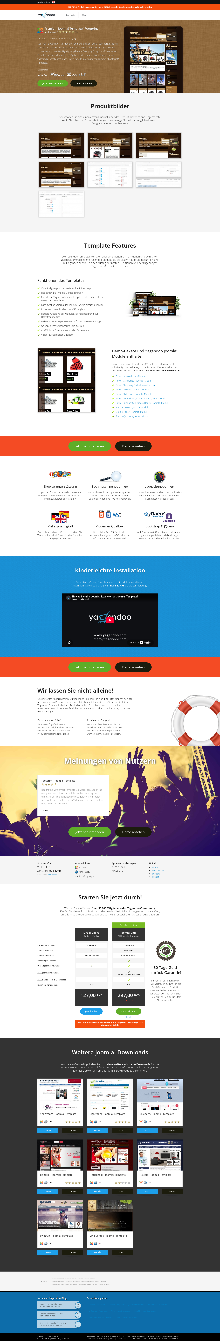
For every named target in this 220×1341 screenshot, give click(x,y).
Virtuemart (68, 1281)
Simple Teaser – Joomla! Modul (132, 407)
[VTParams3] (61, 204)
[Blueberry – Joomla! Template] (160, 1109)
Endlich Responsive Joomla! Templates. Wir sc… (51, 1315)
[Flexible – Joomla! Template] (160, 1169)
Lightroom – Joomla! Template (107, 1114)
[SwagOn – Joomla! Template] (60, 1230)
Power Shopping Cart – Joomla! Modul (135, 385)
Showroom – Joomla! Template (58, 1114)
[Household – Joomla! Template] (110, 1169)
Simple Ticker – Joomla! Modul (131, 411)
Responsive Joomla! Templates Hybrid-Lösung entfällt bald (53, 1324)
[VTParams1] (110, 174)
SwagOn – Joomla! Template (56, 1235)
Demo (73, 1130)
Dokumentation (159, 870)
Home (45, 1281)
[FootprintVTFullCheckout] (158, 145)
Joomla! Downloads (58, 1279)
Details (129, 1017)
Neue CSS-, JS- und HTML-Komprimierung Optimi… (51, 1305)
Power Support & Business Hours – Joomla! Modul (142, 402)
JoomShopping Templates (83, 1284)
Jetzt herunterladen (53, 83)
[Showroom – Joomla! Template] (60, 1109)
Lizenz (155, 867)
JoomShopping (69, 1284)
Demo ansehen (83, 83)
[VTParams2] (158, 174)
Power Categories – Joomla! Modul (133, 380)
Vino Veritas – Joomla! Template (108, 1235)
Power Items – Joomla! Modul (131, 376)
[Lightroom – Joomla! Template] (110, 1109)
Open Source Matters (147, 1336)
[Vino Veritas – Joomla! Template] (110, 1230)
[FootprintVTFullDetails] (110, 145)
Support (156, 873)
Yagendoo (52, 1338)
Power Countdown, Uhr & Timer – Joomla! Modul (141, 398)
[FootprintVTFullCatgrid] (61, 145)
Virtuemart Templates (80, 1281)
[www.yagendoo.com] (46, 15)
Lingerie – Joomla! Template (56, 1175)
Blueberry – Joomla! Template (156, 1114)
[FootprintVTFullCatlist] (61, 174)
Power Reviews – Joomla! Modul (132, 389)
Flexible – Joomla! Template (155, 1175)
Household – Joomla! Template (108, 1175)
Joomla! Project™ (131, 1336)
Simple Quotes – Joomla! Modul (132, 416)
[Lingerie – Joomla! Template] (60, 1169)
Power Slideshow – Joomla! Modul (133, 394)
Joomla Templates (71, 1279)
